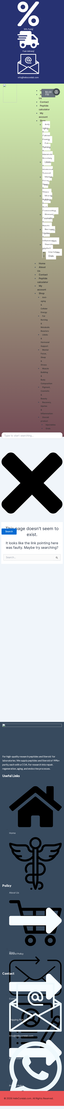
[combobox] (32, 435)
